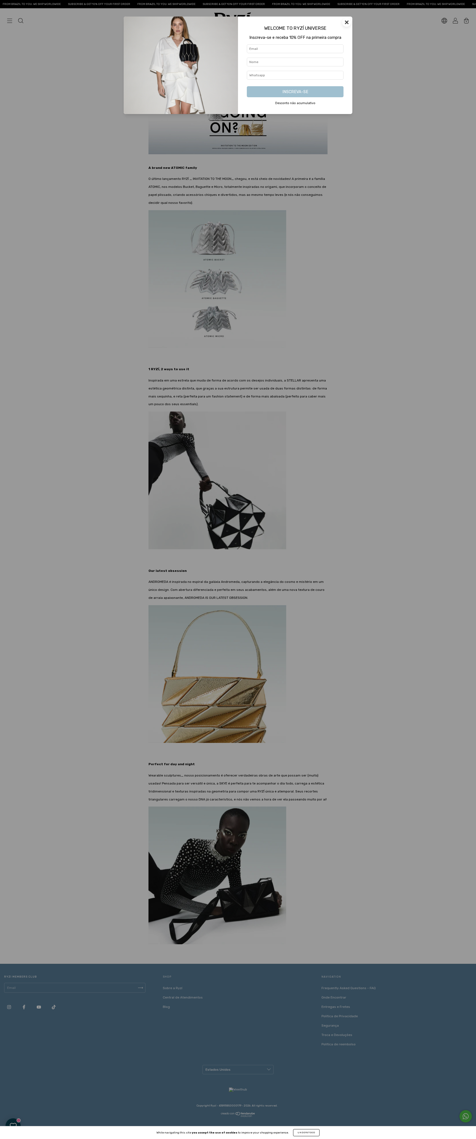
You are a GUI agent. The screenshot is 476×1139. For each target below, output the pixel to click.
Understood (306, 1132)
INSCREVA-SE (295, 92)
